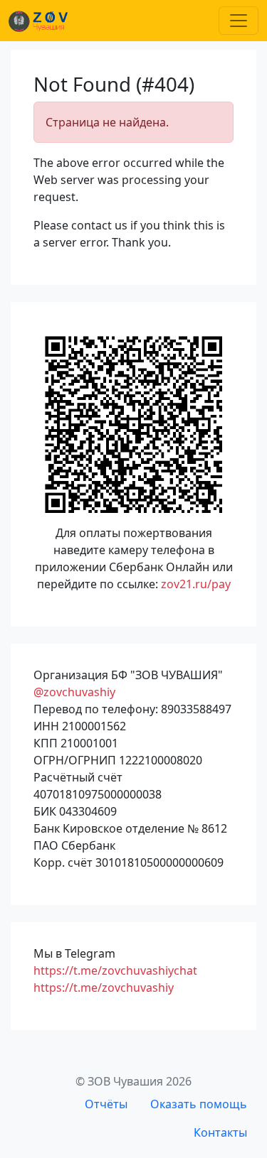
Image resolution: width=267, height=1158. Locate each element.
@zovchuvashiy (74, 692)
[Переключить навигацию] (238, 20)
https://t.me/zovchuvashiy (103, 987)
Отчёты (106, 1104)
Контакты (220, 1132)
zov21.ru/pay (196, 584)
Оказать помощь (198, 1104)
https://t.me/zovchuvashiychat (115, 970)
